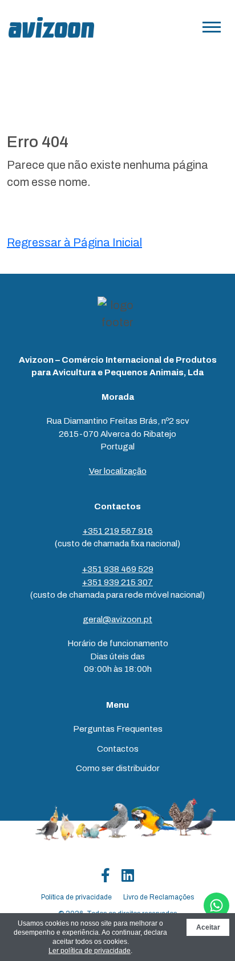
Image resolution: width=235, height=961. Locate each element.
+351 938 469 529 (117, 569)
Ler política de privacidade (89, 951)
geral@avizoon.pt (117, 619)
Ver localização (118, 471)
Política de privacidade (76, 897)
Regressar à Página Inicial (74, 242)
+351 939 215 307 (117, 582)
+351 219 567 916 (118, 531)
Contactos (118, 748)
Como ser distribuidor (118, 768)
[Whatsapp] (216, 905)
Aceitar (208, 927)
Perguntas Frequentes (118, 728)
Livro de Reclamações (158, 897)
